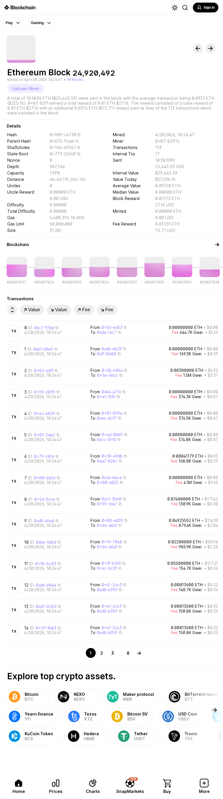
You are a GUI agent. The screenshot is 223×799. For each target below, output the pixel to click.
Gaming (37, 23)
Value (34, 309)
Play (9, 23)
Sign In (209, 8)
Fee (86, 309)
